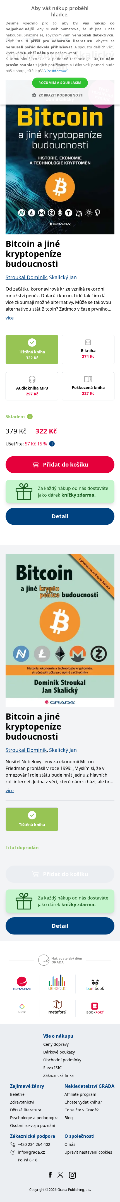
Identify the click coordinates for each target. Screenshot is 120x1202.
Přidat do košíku (65, 464)
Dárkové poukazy (59, 1052)
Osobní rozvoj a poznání (32, 1125)
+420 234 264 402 (34, 1144)
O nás (69, 1144)
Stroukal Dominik (26, 277)
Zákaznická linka (58, 1075)
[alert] (60, 52)
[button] (59, 95)
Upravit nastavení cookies (88, 1152)
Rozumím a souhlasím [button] (60, 82)
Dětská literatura (25, 1109)
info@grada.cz (31, 1152)
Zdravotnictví (22, 1102)
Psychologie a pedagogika (34, 1117)
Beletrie (17, 1094)
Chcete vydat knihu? (83, 1102)
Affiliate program (80, 1094)
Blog (68, 1117)
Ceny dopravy (56, 1044)
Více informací (56, 70)
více (10, 318)
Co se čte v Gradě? (81, 1109)
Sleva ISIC (52, 1067)
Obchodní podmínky (62, 1059)
